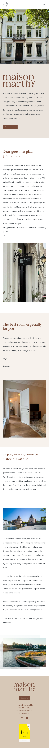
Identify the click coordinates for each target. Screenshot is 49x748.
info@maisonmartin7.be (24, 705)
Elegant (6, 358)
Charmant (6, 366)
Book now (24, 698)
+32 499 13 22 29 (24, 708)
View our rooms (10, 127)
